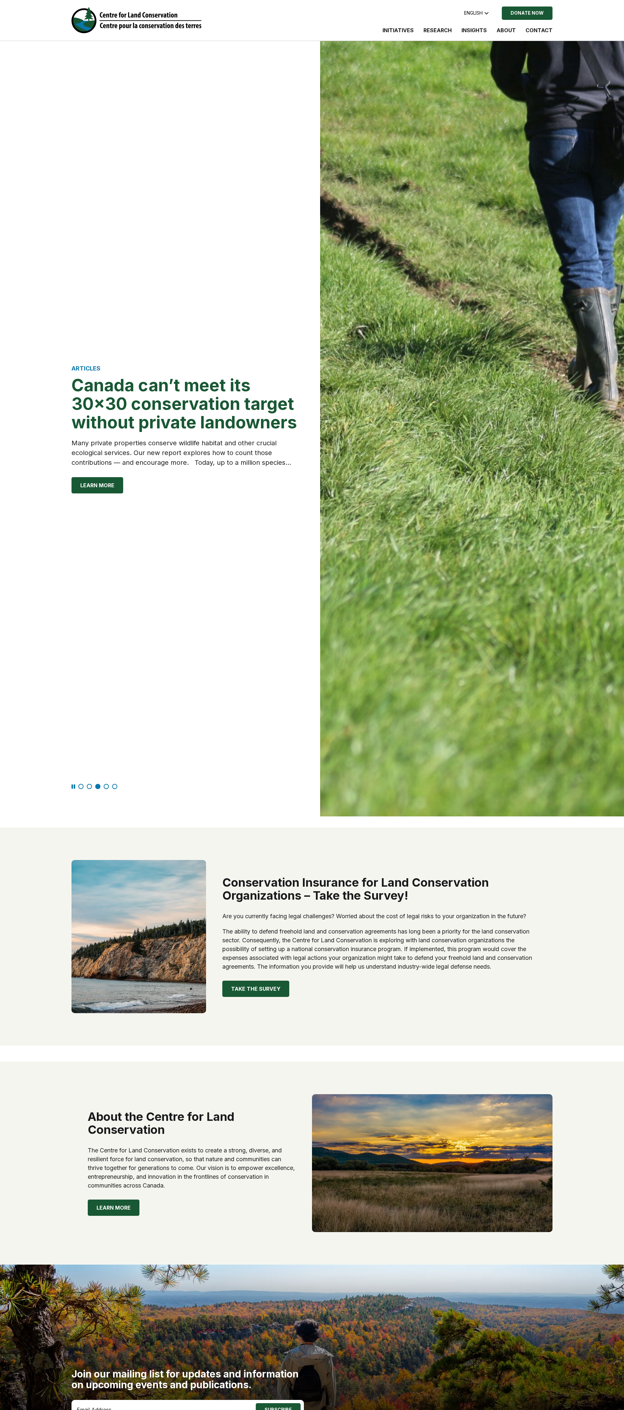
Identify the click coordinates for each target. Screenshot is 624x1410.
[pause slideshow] (73, 787)
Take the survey (255, 989)
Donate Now (527, 13)
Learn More (97, 485)
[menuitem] (398, 33)
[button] (81, 786)
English (473, 13)
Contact (539, 30)
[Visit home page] (137, 20)
